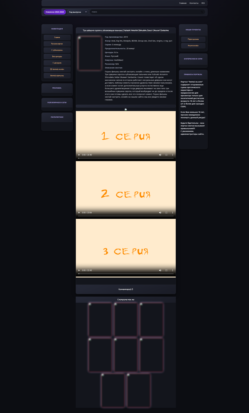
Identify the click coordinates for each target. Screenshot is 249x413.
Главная (182, 3)
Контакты (194, 3)
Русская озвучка (57, 44)
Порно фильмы (193, 39)
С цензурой (57, 63)
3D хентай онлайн (57, 69)
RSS (203, 3)
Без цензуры (57, 56)
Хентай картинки (57, 76)
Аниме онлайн (193, 46)
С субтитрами (57, 50)
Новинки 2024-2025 (55, 12)
